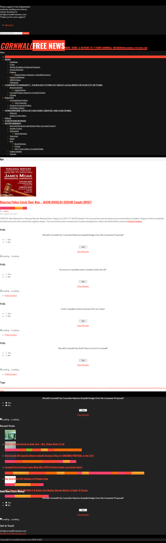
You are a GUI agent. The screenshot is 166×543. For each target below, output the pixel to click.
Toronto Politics (31, 388)
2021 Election (92, 388)
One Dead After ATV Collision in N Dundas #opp (26, 478)
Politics (73, 461)
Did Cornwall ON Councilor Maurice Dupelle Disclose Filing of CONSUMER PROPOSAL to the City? (49, 455)
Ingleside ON (51, 473)
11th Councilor (126, 388)
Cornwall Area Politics (32, 461)
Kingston (19, 208)
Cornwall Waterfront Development (139, 388)
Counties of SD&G (21, 473)
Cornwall (22, 450)
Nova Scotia (3, 388)
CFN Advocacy (67, 388)
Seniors (51, 450)
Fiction (151, 388)
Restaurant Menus (53, 388)
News (25, 208)
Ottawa (115, 473)
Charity (38, 388)
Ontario (44, 450)
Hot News (55, 461)
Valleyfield (156, 388)
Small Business (137, 473)
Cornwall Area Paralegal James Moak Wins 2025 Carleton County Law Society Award (43, 467)
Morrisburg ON (71, 473)
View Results (83, 251)
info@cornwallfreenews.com (13, 533)
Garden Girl (119, 388)
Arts (6, 450)
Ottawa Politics (75, 388)
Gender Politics (44, 388)
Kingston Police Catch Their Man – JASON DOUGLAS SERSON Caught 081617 (46, 202)
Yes (9, 239)
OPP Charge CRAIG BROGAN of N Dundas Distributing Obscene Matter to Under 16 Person (46, 490)
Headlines (36, 450)
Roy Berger (9, 388)
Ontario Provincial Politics (100, 473)
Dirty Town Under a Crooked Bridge (106, 388)
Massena (61, 388)
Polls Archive (11, 295)
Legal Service (23, 388)
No (9, 242)
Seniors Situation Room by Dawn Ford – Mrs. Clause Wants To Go (34, 444)
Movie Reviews (84, 388)
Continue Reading (135, 221)
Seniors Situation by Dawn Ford (68, 450)
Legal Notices (16, 388)
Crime (12, 208)
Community (5, 208)
